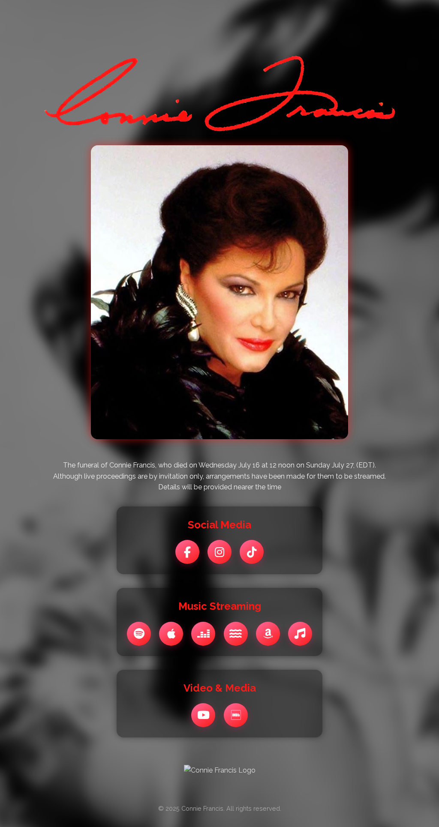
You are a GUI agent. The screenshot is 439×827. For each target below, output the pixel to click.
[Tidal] (236, 634)
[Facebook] (187, 552)
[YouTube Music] (300, 634)
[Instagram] (219, 552)
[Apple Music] (171, 634)
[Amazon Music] (268, 634)
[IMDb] (236, 715)
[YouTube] (203, 715)
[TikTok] (252, 552)
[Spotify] (139, 634)
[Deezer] (203, 634)
